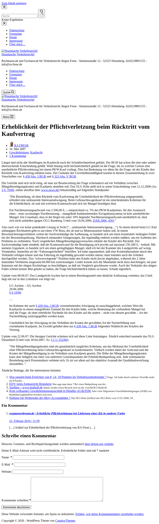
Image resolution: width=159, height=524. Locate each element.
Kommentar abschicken (16, 507)
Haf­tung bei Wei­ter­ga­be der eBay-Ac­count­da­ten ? (39, 398)
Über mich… (17, 85)
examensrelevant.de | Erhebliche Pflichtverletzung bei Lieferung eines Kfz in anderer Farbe (67, 413)
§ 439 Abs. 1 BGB (85, 326)
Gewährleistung (19, 152)
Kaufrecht (36, 152)
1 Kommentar (17, 156)
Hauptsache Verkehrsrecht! (18, 54)
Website (6, 471)
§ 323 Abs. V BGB (64, 176)
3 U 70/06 (8, 190)
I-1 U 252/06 (59, 339)
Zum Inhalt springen (14, 3)
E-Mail (7, 464)
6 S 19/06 (15, 292)
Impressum (16, 81)
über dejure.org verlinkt (99, 444)
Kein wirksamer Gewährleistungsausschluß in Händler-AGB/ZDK (50, 391)
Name (7, 457)
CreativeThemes (65, 520)
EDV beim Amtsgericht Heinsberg (30, 384)
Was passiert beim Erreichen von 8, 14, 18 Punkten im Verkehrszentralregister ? (57, 377)
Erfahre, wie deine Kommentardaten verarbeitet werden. (109, 514)
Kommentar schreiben (16, 500)
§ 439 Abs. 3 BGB (34, 176)
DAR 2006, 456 (103, 220)
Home (13, 78)
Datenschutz (16, 71)
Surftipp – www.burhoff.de (26, 387)
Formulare (15, 74)
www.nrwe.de (50, 190)
